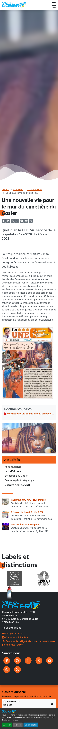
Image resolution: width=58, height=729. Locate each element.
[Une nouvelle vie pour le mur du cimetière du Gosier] (29, 439)
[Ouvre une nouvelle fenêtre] (6, 660)
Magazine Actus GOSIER (17, 485)
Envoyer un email (14, 633)
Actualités (18, 189)
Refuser (18, 725)
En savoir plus (31, 725)
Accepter (7, 725)
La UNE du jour (34, 189)
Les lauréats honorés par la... (26, 524)
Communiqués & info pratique (19, 480)
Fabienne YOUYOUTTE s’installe (28, 500)
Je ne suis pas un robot (12, 703)
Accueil (5, 189)
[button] (31, 222)
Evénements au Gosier (16, 476)
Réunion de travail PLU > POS (27, 512)
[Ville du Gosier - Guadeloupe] (21, 604)
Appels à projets (13, 467)
